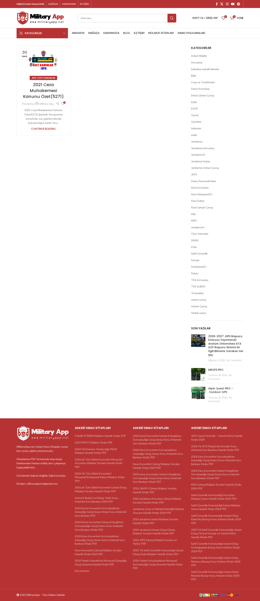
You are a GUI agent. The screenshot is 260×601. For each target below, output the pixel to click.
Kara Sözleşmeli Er (202, 194)
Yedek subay (198, 313)
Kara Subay (197, 200)
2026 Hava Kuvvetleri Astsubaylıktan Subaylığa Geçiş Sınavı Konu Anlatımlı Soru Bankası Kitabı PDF (100, 540)
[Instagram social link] (227, 4)
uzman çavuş (198, 299)
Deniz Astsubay (200, 88)
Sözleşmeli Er (199, 266)
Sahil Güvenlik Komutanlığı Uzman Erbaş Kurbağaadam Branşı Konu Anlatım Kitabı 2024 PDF (215, 547)
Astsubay (197, 62)
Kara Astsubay (200, 187)
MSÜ (194, 220)
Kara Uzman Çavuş (202, 207)
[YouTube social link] (233, 4)
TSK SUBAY (198, 286)
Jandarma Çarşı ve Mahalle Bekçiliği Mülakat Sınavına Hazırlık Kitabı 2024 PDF (158, 510)
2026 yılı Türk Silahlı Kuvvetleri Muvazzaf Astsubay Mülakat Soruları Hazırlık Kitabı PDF (98, 463)
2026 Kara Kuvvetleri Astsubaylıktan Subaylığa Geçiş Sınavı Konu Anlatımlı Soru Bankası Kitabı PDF (216, 460)
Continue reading (43, 128)
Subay (194, 273)
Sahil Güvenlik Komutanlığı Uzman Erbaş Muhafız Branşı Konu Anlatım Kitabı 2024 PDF (215, 575)
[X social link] (222, 4)
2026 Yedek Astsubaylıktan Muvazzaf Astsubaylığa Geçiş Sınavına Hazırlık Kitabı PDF (158, 564)
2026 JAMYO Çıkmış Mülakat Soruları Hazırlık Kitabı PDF (155, 490)
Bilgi (193, 75)
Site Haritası (82, 570)
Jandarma (196, 141)
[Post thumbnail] (198, 348)
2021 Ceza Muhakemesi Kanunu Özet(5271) (43, 90)
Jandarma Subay (200, 161)
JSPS (34, 78)
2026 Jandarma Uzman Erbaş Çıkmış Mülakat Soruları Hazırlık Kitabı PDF (154, 531)
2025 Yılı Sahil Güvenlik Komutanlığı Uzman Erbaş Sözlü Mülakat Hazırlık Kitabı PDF (158, 552)
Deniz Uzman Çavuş (202, 95)
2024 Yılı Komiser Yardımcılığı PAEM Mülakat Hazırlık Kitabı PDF (96, 451)
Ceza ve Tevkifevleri (203, 82)
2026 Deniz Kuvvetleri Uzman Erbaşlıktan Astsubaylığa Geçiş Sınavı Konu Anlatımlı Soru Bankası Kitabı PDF (99, 525)
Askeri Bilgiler (199, 55)
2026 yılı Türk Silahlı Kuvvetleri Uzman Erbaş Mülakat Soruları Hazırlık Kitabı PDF (101, 489)
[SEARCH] (171, 18)
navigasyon (197, 227)
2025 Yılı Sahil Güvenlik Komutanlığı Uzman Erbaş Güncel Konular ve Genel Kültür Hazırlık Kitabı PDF (216, 533)
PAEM (194, 240)
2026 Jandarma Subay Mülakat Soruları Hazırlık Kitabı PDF (155, 521)
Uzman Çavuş (199, 306)
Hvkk (194, 135)
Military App (47, 103)
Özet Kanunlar (46, 78)
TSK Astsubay (199, 280)
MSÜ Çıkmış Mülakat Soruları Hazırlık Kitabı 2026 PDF (216, 486)
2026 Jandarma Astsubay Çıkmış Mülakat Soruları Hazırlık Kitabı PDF (157, 500)
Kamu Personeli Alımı (203, 181)
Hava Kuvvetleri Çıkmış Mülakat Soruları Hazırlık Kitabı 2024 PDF (98, 552)
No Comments (234, 360)
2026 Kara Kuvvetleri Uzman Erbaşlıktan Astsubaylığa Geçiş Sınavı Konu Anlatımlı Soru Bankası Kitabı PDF (215, 474)
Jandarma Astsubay (202, 148)
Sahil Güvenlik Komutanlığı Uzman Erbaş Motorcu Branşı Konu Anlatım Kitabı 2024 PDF (215, 561)
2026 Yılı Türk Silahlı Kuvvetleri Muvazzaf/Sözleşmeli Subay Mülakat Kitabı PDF (100, 477)
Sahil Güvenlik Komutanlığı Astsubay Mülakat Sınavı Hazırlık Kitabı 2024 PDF (214, 496)
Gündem (196, 121)
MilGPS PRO (215, 370)
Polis (194, 247)
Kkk (193, 214)
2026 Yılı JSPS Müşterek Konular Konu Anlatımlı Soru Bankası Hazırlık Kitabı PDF (215, 448)
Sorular (195, 260)
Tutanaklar (197, 293)
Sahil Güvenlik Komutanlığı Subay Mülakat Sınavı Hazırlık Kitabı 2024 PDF (215, 507)
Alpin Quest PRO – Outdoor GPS (220, 390)
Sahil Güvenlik (199, 253)
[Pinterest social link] (238, 4)
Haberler (196, 128)
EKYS (194, 108)
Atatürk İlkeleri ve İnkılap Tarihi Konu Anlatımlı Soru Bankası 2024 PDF (96, 499)
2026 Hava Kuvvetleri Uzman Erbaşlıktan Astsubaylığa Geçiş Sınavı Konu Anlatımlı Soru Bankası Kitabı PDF (157, 478)
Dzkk (194, 102)
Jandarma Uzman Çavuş (205, 167)
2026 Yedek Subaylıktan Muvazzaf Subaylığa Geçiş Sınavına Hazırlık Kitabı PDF (101, 562)
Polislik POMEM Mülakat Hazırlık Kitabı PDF (100, 435)
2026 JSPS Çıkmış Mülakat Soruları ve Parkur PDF (155, 541)
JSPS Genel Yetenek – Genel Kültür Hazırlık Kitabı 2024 (216, 437)
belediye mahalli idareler (205, 69)
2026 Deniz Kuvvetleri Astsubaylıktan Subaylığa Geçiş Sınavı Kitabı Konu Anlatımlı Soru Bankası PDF (100, 512)
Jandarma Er (198, 154)
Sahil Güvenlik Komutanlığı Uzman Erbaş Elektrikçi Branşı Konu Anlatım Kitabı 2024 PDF (216, 519)
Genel (194, 115)
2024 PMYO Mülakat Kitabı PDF (93, 442)
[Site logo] (40, 17)
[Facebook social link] (217, 4)
